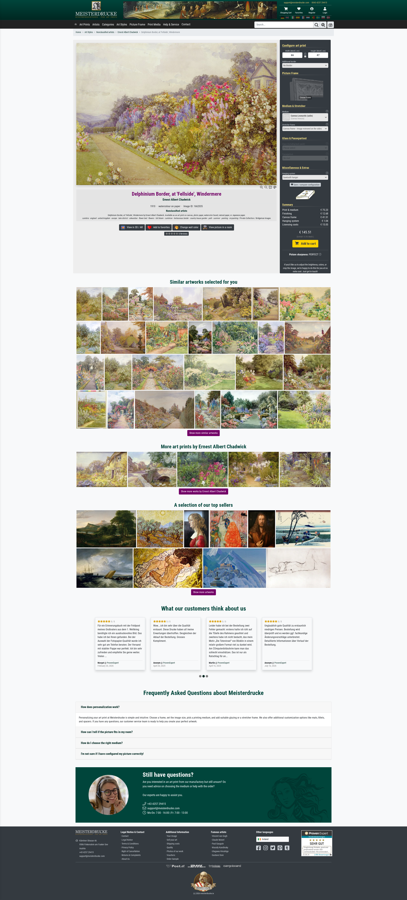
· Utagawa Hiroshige (220, 851)
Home (78, 32)
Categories (108, 24)
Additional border (289, 61)
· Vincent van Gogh (219, 836)
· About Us (125, 859)
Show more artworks (203, 592)
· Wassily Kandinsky (219, 847)
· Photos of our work (174, 851)
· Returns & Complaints (131, 855)
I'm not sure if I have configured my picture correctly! (112, 754)
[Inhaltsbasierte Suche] (323, 24)
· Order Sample (172, 859)
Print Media (154, 24)
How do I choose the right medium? (102, 743)
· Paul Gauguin (217, 843)
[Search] (316, 24)
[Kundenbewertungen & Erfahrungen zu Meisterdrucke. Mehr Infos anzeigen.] (316, 843)
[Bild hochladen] (330, 24)
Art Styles (122, 24)
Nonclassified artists (105, 32)
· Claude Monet (217, 840)
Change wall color (188, 227)
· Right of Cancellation (130, 851)
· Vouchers (170, 855)
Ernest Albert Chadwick (128, 32)
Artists (96, 24)
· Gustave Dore (217, 855)
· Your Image (171, 836)
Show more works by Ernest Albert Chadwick (203, 491)
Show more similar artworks (203, 432)
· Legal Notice (127, 840)
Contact (186, 24)
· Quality (169, 847)
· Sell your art (171, 840)
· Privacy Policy (127, 847)
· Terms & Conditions (130, 843)
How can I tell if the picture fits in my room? (107, 732)
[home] (75, 24)
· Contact (124, 836)
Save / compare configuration (306, 184)
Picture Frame (137, 24)
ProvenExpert (113, 663)
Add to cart (307, 243)
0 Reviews (182, 233)
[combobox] (305, 65)
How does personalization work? (100, 707)
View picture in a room (219, 227)
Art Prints (84, 24)
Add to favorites (160, 227)
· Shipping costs (172, 843)
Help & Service (171, 24)
